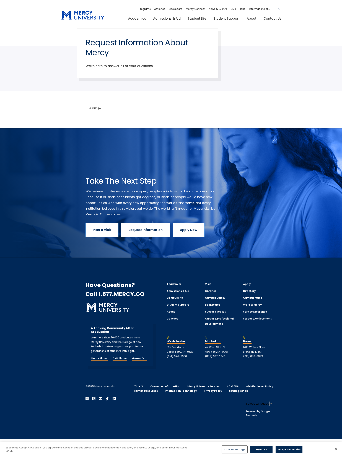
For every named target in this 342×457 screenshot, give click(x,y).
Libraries (210, 291)
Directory (249, 291)
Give (233, 9)
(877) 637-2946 (215, 356)
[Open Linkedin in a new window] (114, 398)
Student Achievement (257, 318)
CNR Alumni (120, 358)
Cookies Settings (234, 449)
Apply (247, 284)
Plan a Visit (102, 230)
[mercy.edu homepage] (83, 15)
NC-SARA (233, 386)
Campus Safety (215, 298)
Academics (137, 18)
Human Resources (146, 391)
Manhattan (213, 341)
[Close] (336, 449)
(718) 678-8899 (253, 356)
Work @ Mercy (252, 305)
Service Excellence (255, 311)
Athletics (159, 9)
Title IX (138, 386)
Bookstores (212, 305)
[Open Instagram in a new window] (93, 398)
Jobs (242, 9)
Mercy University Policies (203, 386)
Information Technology (181, 391)
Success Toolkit (215, 311)
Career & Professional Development (219, 321)
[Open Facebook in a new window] (87, 398)
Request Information (145, 230)
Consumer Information (165, 386)
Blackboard (175, 9)
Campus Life (175, 298)
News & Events (218, 9)
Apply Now (188, 230)
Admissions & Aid (167, 18)
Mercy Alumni (99, 358)
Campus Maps (252, 298)
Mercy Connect (195, 9)
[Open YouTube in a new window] (100, 398)
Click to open (141, 23)
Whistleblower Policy (259, 386)
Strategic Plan (238, 391)
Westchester (176, 341)
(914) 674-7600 (177, 356)
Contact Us (272, 18)
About (251, 18)
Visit (208, 284)
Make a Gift (139, 358)
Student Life (197, 18)
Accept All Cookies (289, 449)
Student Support (226, 18)
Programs (145, 9)
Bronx (247, 341)
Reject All (261, 449)
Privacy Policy (213, 391)
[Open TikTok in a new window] (107, 398)
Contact (172, 318)
